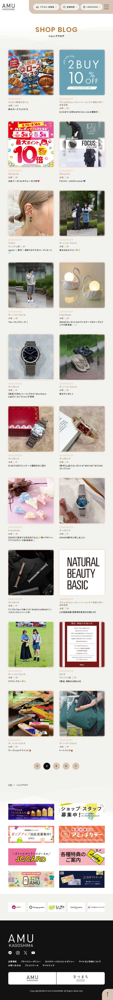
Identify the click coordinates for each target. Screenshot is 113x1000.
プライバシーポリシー (31, 961)
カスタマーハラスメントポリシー (60, 961)
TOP (10, 785)
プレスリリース (32, 965)
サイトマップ (48, 965)
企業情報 (12, 961)
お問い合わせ (14, 965)
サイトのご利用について (90, 961)
